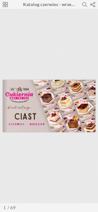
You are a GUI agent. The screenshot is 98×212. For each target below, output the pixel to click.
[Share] (92, 4)
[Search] (84, 4)
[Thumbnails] (5, 4)
